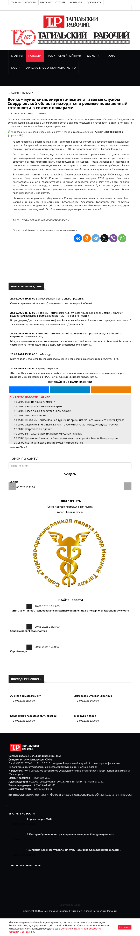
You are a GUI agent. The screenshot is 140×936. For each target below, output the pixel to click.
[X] (104, 238)
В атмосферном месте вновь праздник (59, 298)
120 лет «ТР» (94, 56)
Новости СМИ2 (18, 447)
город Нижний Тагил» (70, 512)
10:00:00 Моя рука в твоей (30, 415)
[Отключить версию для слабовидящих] (110, 7)
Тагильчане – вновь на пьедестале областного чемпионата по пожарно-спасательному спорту (69, 610)
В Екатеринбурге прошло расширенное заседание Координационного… (71, 834)
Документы (94, 3)
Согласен (124, 927)
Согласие (66, 928)
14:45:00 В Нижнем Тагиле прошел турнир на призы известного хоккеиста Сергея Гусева (69, 420)
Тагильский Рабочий (105, 911)
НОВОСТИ (34, 56)
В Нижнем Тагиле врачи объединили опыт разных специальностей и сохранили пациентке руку (66, 335)
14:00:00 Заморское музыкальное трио (38, 406)
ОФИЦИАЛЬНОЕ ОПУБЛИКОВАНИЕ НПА (51, 68)
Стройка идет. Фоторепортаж (28, 630)
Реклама (45, 3)
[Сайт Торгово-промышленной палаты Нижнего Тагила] (70, 554)
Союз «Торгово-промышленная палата (70, 507)
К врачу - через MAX (48, 368)
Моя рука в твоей (85, 715)
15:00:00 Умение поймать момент (34, 401)
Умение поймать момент (25, 695)
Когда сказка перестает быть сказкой (33, 715)
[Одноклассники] (128, 7)
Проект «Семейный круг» (63, 56)
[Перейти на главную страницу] (70, 21)
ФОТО (111, 56)
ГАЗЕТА (15, 68)
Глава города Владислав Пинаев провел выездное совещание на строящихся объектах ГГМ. (64, 359)
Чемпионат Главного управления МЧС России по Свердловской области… (73, 849)
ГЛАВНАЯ (17, 56)
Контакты (76, 3)
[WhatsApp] (122, 238)
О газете (60, 3)
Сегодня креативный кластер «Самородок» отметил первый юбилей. (51, 303)
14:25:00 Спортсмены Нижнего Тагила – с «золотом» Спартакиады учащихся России (66, 424)
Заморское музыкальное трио (93, 695)
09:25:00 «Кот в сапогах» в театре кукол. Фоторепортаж (48, 442)
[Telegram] (122, 7)
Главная (15, 3)
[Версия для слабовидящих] (104, 7)
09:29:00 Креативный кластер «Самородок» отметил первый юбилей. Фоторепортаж (66, 438)
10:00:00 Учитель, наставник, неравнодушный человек (48, 433)
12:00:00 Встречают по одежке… (34, 429)
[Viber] (113, 238)
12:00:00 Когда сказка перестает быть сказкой (42, 410)
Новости (30, 3)
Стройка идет (44, 354)
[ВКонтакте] (116, 7)
